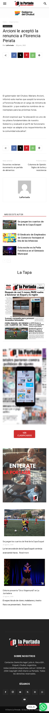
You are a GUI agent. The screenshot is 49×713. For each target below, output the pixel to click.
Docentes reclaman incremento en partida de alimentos (13, 167)
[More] (39, 55)
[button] (4, 3)
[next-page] (8, 260)
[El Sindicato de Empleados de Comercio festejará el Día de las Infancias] (9, 237)
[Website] (35, 692)
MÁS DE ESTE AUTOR (13, 214)
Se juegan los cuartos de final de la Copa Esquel (23, 541)
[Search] (45, 3)
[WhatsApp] (33, 55)
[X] (20, 55)
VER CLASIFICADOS (24, 434)
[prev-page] (4, 260)
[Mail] (20, 692)
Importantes (14, 22)
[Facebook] (14, 55)
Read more (24, 553)
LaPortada (10, 45)
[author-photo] (24, 193)
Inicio (5, 22)
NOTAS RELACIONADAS (14, 211)
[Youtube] (24, 699)
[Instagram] (13, 692)
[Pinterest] (26, 55)
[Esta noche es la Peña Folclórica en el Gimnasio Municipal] (9, 250)
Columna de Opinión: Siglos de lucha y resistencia (37, 167)
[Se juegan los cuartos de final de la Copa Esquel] (9, 224)
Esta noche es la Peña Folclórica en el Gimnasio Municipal (31, 250)
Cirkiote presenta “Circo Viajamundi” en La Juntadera (21, 591)
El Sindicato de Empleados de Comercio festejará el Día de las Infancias (32, 237)
